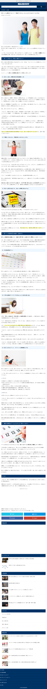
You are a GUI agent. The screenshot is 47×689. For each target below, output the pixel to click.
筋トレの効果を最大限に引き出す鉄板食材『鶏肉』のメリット (21, 655)
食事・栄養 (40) (5, 624)
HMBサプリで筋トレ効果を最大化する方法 (17, 565)
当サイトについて (5, 674)
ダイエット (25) (5, 627)
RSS (2, 685)
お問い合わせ (4, 682)
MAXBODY (23, 4)
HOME (3, 669)
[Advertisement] (23, 498)
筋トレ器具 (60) (5, 620)
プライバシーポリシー (6, 677)
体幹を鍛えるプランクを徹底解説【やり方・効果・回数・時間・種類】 (22, 602)
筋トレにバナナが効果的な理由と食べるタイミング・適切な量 (21, 649)
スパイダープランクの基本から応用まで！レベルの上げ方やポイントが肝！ (23, 635)
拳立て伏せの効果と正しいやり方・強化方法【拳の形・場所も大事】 (22, 576)
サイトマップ (4, 680)
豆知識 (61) (4, 617)
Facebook (13, 518)
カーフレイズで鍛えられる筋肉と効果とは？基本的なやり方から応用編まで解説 (24, 642)
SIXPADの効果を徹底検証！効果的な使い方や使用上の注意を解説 (21, 558)
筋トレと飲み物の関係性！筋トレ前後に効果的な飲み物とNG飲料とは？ (23, 662)
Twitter (12, 514)
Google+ (35, 518)
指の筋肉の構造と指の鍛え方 (14, 583)
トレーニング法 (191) (6, 614)
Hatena (35, 514)
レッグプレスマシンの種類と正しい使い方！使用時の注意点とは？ (21, 596)
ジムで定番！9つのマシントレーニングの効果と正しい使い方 (20, 589)
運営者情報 (4, 672)
